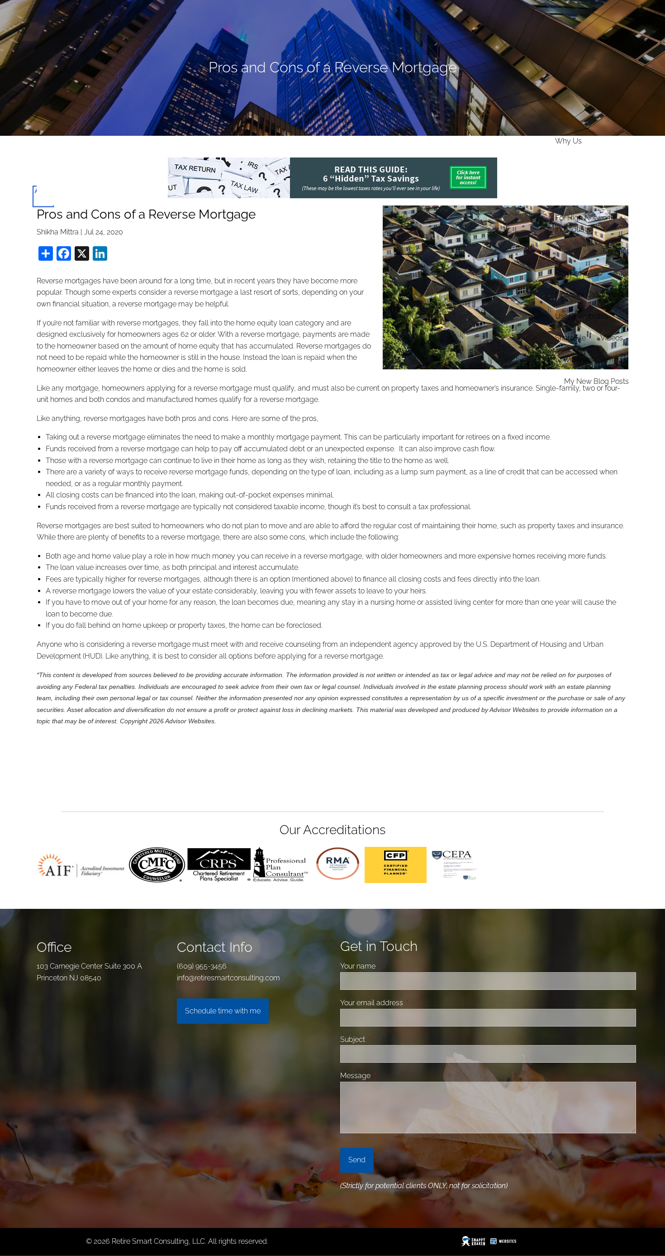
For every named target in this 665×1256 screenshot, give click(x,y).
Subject (386, 1039)
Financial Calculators (589, 294)
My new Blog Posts (596, 381)
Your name (392, 966)
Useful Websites (581, 316)
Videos (611, 338)
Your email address (405, 1002)
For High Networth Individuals (585, 224)
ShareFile (570, 338)
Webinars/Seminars (596, 359)
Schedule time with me (223, 1011)
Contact (616, 251)
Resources (572, 272)
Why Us (568, 141)
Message (389, 1075)
